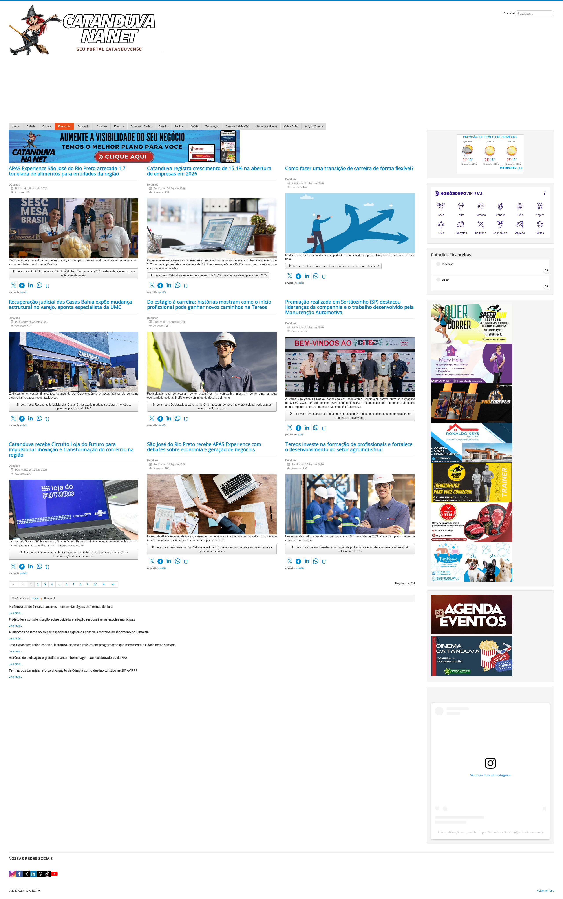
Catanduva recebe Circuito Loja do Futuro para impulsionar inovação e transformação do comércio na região (71, 449)
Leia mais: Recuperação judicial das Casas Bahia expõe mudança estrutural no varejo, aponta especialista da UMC (75, 406)
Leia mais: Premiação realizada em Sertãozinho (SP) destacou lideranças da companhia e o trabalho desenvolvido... (352, 415)
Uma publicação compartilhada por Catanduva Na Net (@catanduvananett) (490, 832)
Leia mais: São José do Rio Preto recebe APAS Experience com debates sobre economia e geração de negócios (213, 549)
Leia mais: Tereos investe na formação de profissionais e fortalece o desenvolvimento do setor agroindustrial (352, 549)
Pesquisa (509, 13)
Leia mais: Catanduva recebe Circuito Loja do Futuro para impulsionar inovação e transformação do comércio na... (75, 554)
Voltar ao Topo (545, 890)
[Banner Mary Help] (471, 363)
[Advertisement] (281, 88)
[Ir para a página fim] (113, 584)
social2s (23, 292)
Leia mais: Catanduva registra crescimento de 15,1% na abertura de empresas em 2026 (210, 275)
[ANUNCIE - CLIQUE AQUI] (124, 146)
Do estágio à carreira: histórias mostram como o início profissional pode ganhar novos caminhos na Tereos (209, 304)
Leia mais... (15, 613)
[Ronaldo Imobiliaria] (471, 442)
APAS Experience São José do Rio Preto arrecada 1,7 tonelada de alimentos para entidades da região (67, 171)
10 (95, 584)
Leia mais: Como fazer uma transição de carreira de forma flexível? (335, 266)
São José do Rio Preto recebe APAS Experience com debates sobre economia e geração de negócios (204, 447)
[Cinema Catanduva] (471, 655)
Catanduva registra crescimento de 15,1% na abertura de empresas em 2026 (209, 171)
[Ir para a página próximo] (104, 584)
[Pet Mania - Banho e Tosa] (471, 561)
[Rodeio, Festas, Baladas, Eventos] (471, 614)
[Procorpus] (471, 402)
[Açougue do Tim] (471, 521)
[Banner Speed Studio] (471, 482)
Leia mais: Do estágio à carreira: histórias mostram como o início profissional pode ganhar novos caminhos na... (214, 406)
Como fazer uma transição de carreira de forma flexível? (349, 168)
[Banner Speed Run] (471, 323)
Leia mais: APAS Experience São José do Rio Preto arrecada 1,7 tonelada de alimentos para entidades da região (75, 273)
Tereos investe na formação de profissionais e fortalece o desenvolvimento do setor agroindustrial (348, 447)
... (59, 584)
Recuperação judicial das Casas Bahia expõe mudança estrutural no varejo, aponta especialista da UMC (70, 304)
